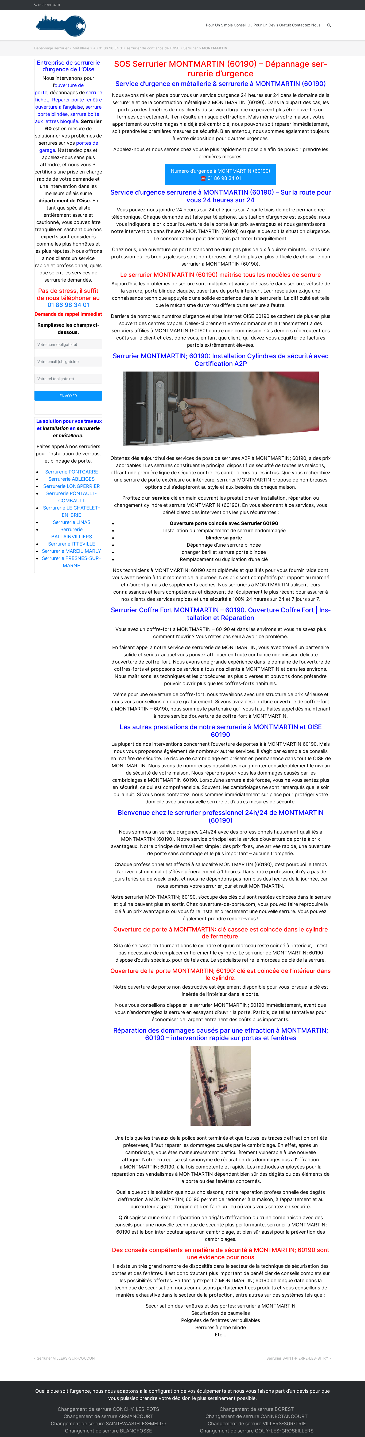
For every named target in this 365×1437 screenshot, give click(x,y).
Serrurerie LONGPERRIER (71, 486)
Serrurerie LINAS (71, 522)
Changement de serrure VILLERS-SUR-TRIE (257, 1423)
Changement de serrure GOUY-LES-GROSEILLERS (256, 1431)
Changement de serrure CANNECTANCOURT (256, 1416)
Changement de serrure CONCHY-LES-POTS (108, 1409)
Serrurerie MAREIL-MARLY (71, 551)
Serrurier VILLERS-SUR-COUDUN (66, 1358)
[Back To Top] (351, 1424)
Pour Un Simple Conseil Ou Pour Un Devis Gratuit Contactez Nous (263, 25)
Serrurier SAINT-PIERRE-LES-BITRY (297, 1358)
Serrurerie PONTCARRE (71, 472)
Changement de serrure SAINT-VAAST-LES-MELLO (108, 1423)
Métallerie (81, 48)
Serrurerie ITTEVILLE (71, 544)
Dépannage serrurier (51, 48)
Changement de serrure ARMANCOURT (108, 1416)
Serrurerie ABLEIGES (71, 479)
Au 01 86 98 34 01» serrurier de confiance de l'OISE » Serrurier (145, 48)
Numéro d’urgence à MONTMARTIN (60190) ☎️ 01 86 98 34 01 (220, 174)
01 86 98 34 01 (49, 5)
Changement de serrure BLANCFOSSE (108, 1431)
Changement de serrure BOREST (257, 1409)
